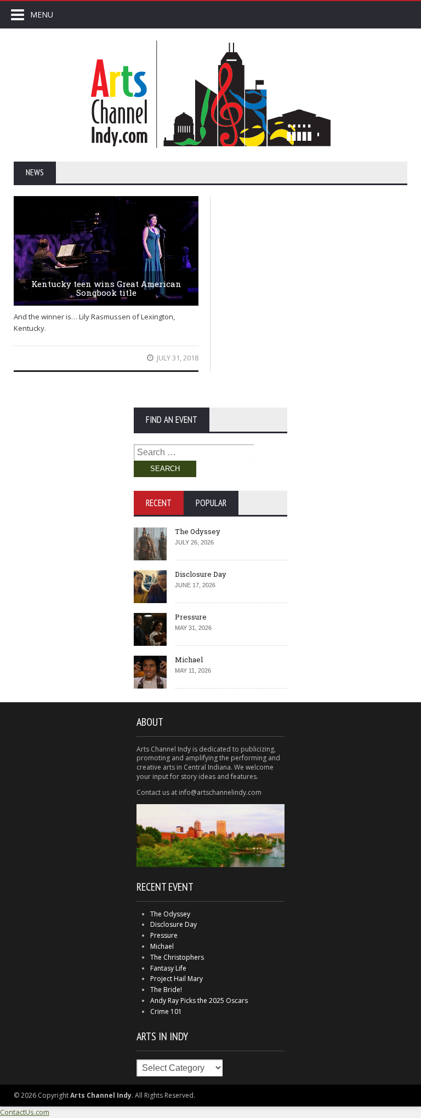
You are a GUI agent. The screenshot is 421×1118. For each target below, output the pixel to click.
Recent (159, 503)
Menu (41, 14)
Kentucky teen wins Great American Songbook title (106, 288)
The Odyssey (197, 531)
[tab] (159, 503)
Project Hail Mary (176, 978)
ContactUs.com (24, 1112)
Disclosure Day (200, 574)
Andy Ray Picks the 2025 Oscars (199, 1000)
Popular (211, 503)
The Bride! (166, 989)
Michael (189, 659)
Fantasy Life (168, 968)
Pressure (191, 617)
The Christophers (177, 957)
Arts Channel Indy (210, 94)
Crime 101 (166, 1011)
